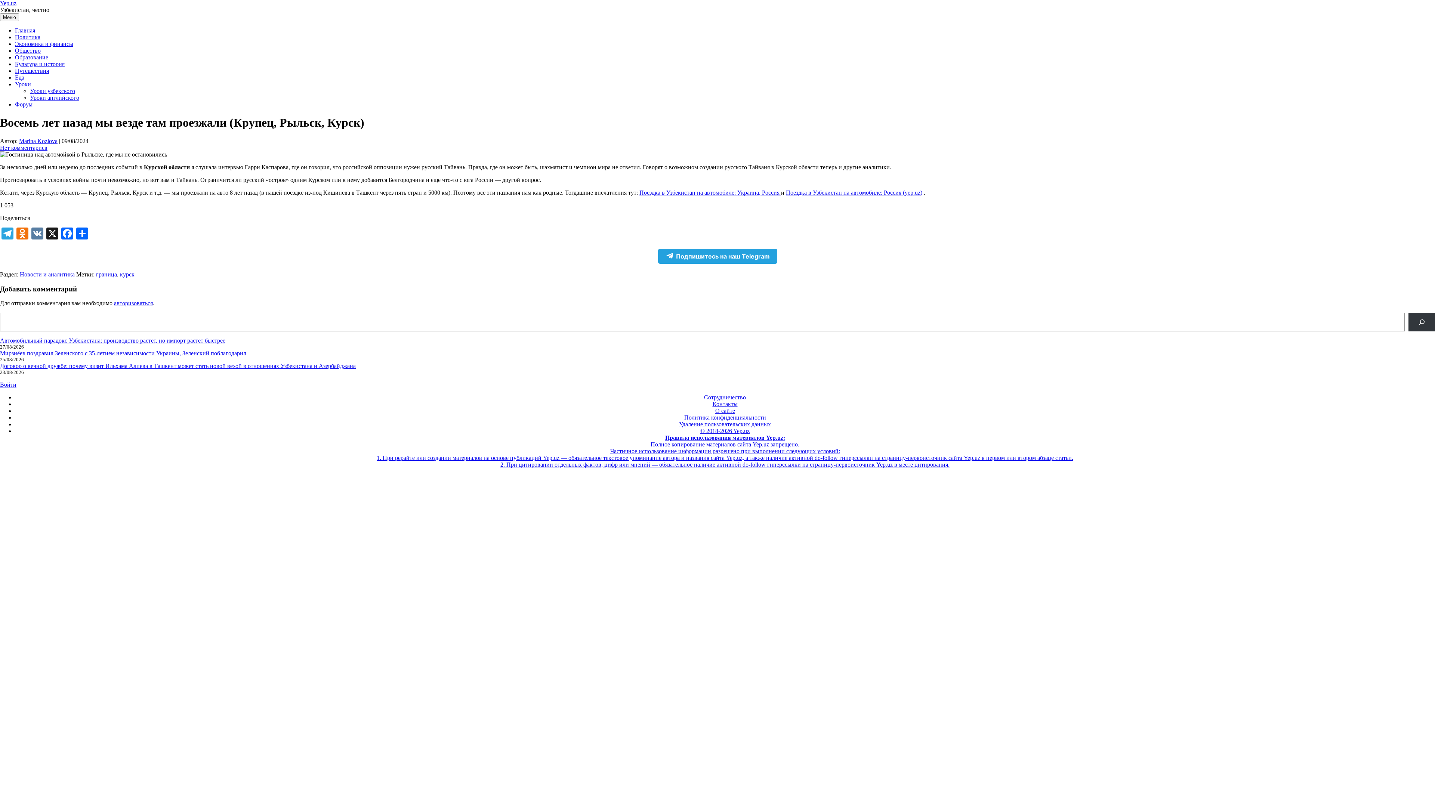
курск (127, 274)
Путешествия (32, 71)
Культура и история (40, 64)
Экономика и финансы (44, 44)
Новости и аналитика (47, 274)
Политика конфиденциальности (725, 417)
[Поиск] (1421, 322)
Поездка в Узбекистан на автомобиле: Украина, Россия (710, 192)
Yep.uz (8, 3)
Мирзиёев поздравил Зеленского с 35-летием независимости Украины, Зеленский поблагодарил (123, 353)
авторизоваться (133, 303)
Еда (19, 77)
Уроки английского (54, 98)
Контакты (725, 404)
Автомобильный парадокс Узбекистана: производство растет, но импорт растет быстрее (112, 340)
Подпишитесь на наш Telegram (723, 256)
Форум (24, 104)
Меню (9, 17)
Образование (31, 57)
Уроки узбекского (52, 91)
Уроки (23, 84)
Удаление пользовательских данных (725, 424)
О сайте (725, 411)
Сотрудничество (725, 397)
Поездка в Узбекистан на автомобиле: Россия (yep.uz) (854, 192)
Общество (28, 50)
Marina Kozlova (38, 141)
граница (106, 274)
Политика (27, 37)
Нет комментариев (23, 148)
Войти (8, 384)
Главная (25, 30)
